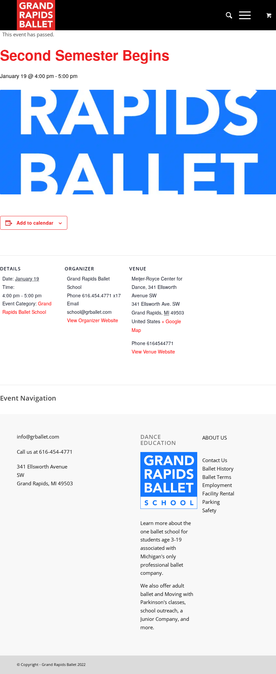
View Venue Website (153, 351)
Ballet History (218, 468)
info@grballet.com (38, 436)
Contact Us (214, 460)
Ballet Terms (216, 477)
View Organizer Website (92, 320)
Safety (209, 510)
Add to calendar (34, 222)
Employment (217, 485)
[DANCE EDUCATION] (168, 482)
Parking (211, 501)
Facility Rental (218, 493)
